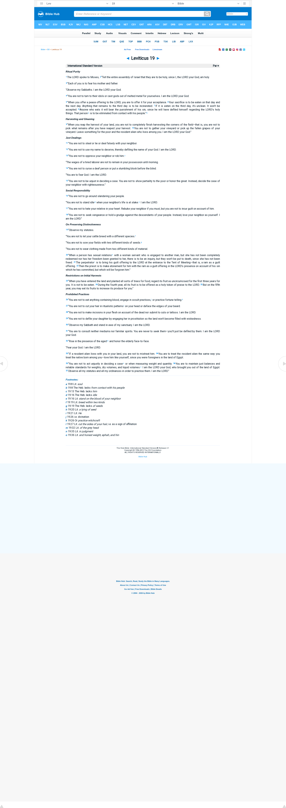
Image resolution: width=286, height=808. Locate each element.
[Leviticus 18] (4, 371)
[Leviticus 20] (282, 371)
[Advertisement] (143, 487)
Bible (43, 49)
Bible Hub (143, 457)
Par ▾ (215, 65)
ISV (48, 49)
